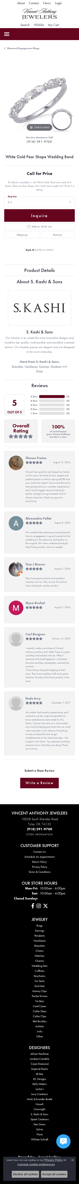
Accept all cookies (54, 1174)
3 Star (34, 405)
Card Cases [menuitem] (39, 1006)
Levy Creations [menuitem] (39, 1094)
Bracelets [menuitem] (39, 946)
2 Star (34, 409)
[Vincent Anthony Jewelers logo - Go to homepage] (39, 14)
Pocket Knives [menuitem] (39, 996)
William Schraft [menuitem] (39, 1139)
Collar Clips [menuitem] (39, 1016)
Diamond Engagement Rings (23, 48)
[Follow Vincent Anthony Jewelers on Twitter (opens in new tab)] (45, 906)
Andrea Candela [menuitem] (39, 1059)
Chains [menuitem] (40, 951)
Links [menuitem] (39, 1031)
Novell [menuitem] (39, 1104)
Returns (57, 234)
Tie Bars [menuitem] (39, 1001)
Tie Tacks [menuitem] (40, 981)
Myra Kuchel (35, 603)
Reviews (39, 385)
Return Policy (39, 862)
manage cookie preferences (36, 1164)
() (68, 396)
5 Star (34, 396)
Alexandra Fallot (38, 518)
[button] (58, 3)
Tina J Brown (35, 564)
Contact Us (39, 852)
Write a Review (39, 783)
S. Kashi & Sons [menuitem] (39, 1114)
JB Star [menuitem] (39, 1074)
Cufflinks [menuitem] (39, 971)
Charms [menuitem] (39, 961)
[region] (39, 97)
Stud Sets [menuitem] (39, 986)
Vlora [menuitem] (39, 1134)
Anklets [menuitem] (39, 1026)
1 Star (34, 413)
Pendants (56, 366)
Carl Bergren (35, 634)
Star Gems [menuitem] (39, 1124)
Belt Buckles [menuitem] (39, 1021)
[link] (21, 3)
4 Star (34, 400)
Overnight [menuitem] (39, 1109)
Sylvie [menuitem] (39, 1129)
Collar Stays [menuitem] (39, 1011)
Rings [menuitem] (39, 925)
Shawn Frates (36, 458)
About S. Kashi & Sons (39, 281)
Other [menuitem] (39, 1036)
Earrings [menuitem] (39, 930)
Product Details (39, 270)
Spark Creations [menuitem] (40, 1119)
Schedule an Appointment (39, 857)
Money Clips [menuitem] (39, 991)
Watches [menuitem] (39, 956)
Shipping (22, 234)
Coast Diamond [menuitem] (39, 1064)
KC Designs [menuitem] (39, 1079)
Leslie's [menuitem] (40, 1089)
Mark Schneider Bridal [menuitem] (39, 1099)
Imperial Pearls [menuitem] (39, 1069)
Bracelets (17, 366)
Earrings (44, 366)
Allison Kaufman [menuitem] (39, 1054)
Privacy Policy (39, 867)
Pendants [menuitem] (39, 935)
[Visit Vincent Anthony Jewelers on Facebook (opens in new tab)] (32, 906)
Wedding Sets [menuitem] (39, 966)
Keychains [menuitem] (39, 976)
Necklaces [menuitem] (39, 941)
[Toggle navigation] (6, 34)
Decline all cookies (25, 1174)
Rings (39, 371)
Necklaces (31, 366)
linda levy (33, 698)
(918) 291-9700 (39, 142)
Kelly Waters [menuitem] (39, 1084)
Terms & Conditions (40, 872)
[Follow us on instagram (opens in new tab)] (38, 906)
